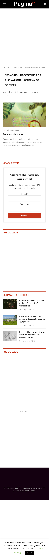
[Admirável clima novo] (24, 115)
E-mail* (24, 194)
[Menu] (4, 4)
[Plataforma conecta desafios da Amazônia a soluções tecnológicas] (10, 304)
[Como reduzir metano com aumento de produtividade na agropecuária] (10, 320)
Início (5, 67)
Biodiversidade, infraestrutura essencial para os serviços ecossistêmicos (32, 335)
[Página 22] (24, 4)
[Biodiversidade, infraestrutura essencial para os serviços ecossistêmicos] (10, 336)
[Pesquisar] (45, 4)
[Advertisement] (24, 37)
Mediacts (31, 491)
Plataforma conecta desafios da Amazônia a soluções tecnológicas (31, 303)
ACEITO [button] (29, 553)
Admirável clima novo (13, 134)
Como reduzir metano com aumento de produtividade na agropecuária (32, 319)
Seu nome (24, 204)
